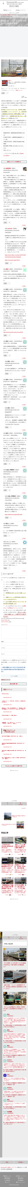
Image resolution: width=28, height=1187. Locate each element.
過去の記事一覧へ (14, 683)
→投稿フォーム (18, 90)
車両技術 (8, 1180)
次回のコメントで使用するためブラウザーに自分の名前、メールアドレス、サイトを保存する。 (14, 662)
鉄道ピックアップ (6, 679)
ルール (8, 1182)
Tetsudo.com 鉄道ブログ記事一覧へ (14, 766)
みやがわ (10, 228)
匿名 (7, 269)
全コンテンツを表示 (14, 12)
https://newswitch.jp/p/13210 (12, 260)
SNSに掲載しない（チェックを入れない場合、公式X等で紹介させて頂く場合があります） (13, 669)
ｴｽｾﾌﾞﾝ (9, 80)
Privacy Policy (4, 620)
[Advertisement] (14, 42)
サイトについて (21, 1182)
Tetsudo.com (9, 732)
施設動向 (21, 1178)
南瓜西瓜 (8, 168)
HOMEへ (21, 1162)
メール (3, 647)
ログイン (13, 6)
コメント (4, 624)
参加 (18, 6)
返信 (24, 225)
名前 (2, 641)
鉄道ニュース (8, 1176)
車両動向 (8, 1178)
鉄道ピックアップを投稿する (14, 161)
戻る (7, 1162)
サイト (3, 654)
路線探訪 (21, 1180)
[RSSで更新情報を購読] (13, 86)
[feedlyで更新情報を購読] (11, 86)
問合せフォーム (13, 608)
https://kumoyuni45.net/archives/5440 (13, 332)
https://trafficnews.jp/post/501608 (13, 514)
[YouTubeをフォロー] (9, 86)
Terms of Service (5, 621)
